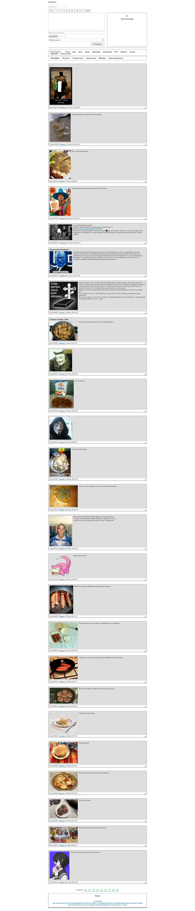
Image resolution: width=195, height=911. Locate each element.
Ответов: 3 (62, 411)
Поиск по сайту (66, 54)
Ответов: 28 (62, 882)
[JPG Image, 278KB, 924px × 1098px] (61, 599)
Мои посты (66, 58)
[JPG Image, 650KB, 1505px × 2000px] (60, 164)
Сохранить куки (77, 58)
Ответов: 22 (63, 242)
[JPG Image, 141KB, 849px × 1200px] (59, 865)
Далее (101, 299)
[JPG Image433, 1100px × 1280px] (61, 428)
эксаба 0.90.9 (97, 901)
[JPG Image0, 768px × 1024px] (61, 232)
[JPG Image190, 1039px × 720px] (61, 360)
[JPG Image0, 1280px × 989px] (61, 531)
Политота (124, 52)
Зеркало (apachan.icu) (116, 58)
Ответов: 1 (63, 107)
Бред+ (81, 52)
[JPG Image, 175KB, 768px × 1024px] (60, 201)
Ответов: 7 (62, 181)
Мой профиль (55, 58)
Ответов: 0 (62, 509)
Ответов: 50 (62, 650)
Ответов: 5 (62, 343)
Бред (74, 52)
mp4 (88, 10)
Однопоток (54, 54)
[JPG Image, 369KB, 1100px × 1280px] (62, 394)
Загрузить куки (91, 58)
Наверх (97, 896)
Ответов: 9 (62, 374)
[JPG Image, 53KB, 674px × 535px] (64, 668)
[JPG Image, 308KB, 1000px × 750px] (64, 752)
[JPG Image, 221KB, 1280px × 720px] (64, 696)
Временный (96, 52)
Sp (72, 10)
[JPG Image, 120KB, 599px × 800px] (60, 462)
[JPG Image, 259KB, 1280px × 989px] (64, 496)
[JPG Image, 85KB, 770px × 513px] (64, 781)
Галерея (132, 52)
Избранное (102, 58)
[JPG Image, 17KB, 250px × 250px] (64, 296)
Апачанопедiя (107, 52)
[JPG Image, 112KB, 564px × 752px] (60, 127)
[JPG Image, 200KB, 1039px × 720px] (64, 331)
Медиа (87, 52)
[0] (61, 86)
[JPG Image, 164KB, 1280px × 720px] (64, 835)
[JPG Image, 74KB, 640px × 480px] (64, 722)
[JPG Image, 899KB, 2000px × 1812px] (64, 635)
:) (82, 10)
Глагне (67, 52)
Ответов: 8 (63, 275)
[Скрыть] (145, 107)
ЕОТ (116, 52)
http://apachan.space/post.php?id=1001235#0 (87, 229)
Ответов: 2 (62, 312)
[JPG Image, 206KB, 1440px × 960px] (64, 808)
